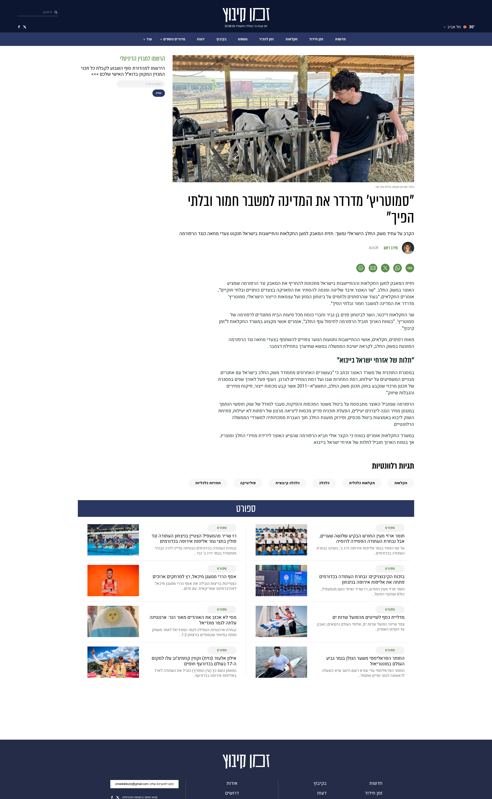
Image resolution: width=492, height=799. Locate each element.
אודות (232, 783)
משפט (243, 39)
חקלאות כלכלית (362, 483)
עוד (149, 39)
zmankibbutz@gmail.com (144, 784)
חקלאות (291, 39)
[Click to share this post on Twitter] (385, 268)
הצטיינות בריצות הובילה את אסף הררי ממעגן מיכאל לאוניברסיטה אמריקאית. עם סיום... (195, 586)
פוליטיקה (248, 483)
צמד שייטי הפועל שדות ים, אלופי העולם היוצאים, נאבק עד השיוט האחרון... (361, 627)
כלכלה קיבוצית (287, 483)
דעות (201, 39)
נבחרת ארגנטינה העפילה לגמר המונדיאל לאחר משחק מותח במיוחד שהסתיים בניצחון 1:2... (194, 632)
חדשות (340, 39)
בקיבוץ (221, 39)
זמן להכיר (266, 39)
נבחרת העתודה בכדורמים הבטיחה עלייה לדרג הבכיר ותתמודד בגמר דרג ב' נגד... (195, 551)
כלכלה (324, 483)
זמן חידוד (316, 39)
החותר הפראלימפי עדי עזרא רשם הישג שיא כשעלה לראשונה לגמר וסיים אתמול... (363, 673)
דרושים (232, 793)
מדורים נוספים (174, 39)
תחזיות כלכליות (208, 483)
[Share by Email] (373, 268)
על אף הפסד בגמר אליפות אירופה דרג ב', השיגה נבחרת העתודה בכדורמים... (361, 551)
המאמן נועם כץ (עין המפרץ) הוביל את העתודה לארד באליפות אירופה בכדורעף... (195, 673)
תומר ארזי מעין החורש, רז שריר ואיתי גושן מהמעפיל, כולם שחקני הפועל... (363, 592)
